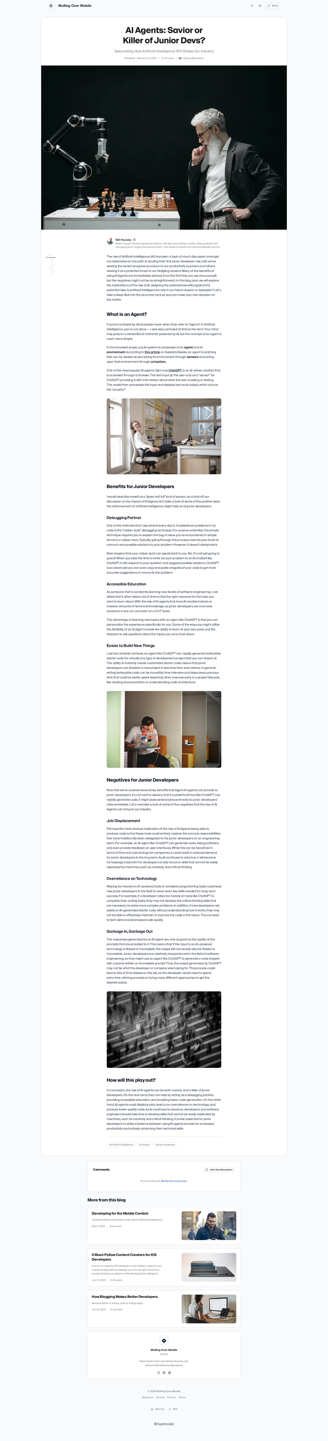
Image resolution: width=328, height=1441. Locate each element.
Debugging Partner (59, 275)
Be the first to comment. (174, 1181)
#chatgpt (144, 1145)
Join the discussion (221, 1170)
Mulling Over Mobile (74, 6)
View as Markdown (193, 58)
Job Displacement (59, 301)
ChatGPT (175, 370)
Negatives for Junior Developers (58, 294)
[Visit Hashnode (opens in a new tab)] (164, 1423)
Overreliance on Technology (57, 307)
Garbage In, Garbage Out (61, 316)
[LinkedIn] (134, 240)
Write (275, 6)
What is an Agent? (57, 262)
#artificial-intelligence (121, 1145)
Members (147, 1398)
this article (152, 352)
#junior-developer (165, 1145)
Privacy (171, 1398)
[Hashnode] (169, 1373)
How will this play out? (58, 322)
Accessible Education (61, 280)
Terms (182, 1398)
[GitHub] (158, 1373)
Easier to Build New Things (59, 286)
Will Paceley (123, 240)
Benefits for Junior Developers (57, 268)
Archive (160, 1398)
